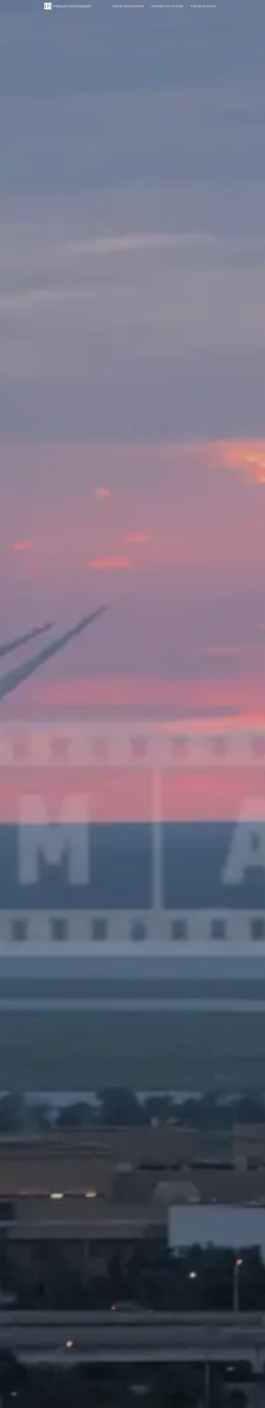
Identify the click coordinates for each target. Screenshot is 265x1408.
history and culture (167, 6)
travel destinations (128, 6)
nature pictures (203, 6)
